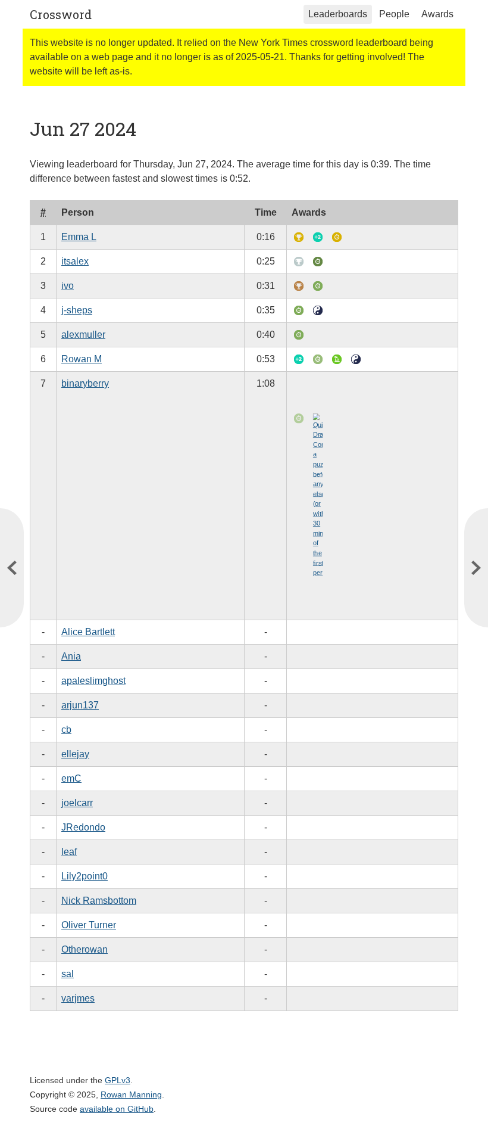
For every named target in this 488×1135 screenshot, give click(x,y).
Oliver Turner (88, 925)
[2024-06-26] (476, 567)
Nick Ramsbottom (98, 900)
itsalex (75, 261)
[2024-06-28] (12, 567)
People (394, 14)
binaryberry (85, 383)
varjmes (78, 998)
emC (71, 778)
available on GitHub (117, 1109)
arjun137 (80, 705)
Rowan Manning (131, 1094)
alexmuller (83, 334)
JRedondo (83, 827)
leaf (69, 852)
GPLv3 (117, 1080)
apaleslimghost (93, 681)
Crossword (61, 14)
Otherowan (84, 949)
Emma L (78, 237)
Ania (71, 656)
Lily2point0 (84, 876)
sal (67, 974)
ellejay (75, 754)
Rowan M (81, 359)
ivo (67, 286)
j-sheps (76, 310)
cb (66, 729)
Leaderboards (337, 14)
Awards (437, 14)
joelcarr (77, 803)
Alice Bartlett (88, 632)
